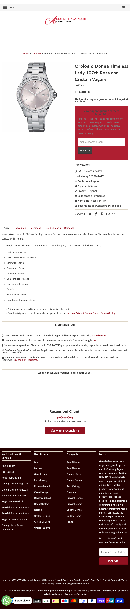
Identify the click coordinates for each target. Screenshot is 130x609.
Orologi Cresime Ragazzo (15, 483)
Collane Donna (74, 509)
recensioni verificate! (27, 359)
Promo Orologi (108, 313)
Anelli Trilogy (8, 465)
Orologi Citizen (42, 516)
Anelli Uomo (73, 462)
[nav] (8, 7)
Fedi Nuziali (8, 471)
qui (94, 340)
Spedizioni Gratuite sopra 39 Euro (79, 580)
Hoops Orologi (41, 504)
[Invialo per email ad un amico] (113, 214)
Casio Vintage (41, 492)
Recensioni (61, 583)
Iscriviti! (85, 150)
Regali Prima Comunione (14, 519)
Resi (99, 580)
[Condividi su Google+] (107, 214)
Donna (88, 313)
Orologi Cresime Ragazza (15, 489)
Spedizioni (21, 227)
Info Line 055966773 (12, 580)
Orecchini (72, 492)
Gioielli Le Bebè (42, 521)
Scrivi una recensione (65, 430)
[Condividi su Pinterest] (101, 214)
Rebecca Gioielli (42, 486)
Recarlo (38, 509)
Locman (38, 468)
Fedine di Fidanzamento (14, 495)
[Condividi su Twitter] (89, 214)
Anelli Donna (73, 468)
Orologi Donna (74, 480)
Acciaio (71, 313)
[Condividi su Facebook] (95, 214)
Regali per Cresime (11, 477)
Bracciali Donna (75, 498)
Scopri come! (98, 335)
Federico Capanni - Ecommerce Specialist (66, 594)
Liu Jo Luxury (40, 480)
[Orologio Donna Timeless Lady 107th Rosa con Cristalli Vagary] (36, 97)
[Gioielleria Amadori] (65, 20)
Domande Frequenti (34, 580)
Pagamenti (35, 227)
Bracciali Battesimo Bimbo (15, 507)
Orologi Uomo (74, 474)
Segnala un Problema (78, 583)
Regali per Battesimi (12, 501)
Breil (36, 462)
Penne (70, 521)
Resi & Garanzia (53, 227)
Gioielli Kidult (41, 474)
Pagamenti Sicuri (53, 580)
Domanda (69, 227)
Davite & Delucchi (43, 498)
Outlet (96, 313)
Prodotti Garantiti (111, 580)
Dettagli (8, 228)
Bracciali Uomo (74, 504)
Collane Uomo (74, 516)
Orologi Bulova (42, 527)
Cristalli (80, 313)
